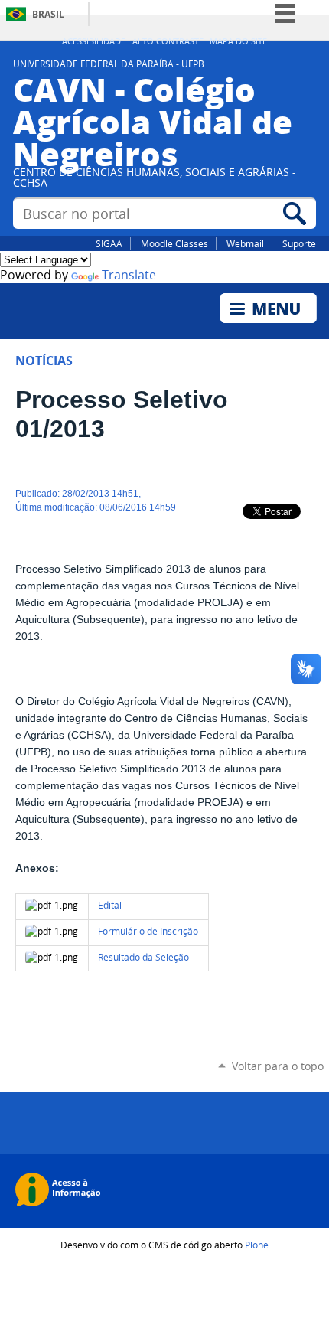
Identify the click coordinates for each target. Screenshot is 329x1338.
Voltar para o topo (278, 1066)
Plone (257, 1244)
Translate (129, 275)
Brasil (48, 14)
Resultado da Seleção (143, 957)
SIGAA (109, 243)
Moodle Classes (174, 243)
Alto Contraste (168, 41)
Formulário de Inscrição (148, 931)
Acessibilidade (93, 41)
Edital (110, 905)
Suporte (299, 243)
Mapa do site (238, 41)
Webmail (245, 243)
